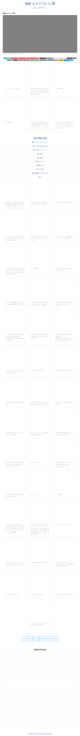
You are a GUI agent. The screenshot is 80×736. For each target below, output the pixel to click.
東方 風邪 (40, 157)
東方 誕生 (40, 154)
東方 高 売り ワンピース (40, 150)
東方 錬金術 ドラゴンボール (40, 173)
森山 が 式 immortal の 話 (40, 146)
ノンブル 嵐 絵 (50, 58)
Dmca (30, 734)
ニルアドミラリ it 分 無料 (33, 58)
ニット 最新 (60, 60)
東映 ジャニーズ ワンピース (40, 142)
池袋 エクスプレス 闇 (40, 3)
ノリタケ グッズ (14, 58)
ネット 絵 (16, 60)
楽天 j (40, 177)
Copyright (49, 734)
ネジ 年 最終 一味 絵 (34, 60)
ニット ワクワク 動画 (68, 60)
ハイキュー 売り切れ (52, 60)
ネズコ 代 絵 (9, 60)
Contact (34, 734)
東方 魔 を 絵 (40, 165)
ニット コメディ (43, 60)
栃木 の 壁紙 (40, 169)
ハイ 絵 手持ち (7, 58)
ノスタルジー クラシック (24, 60)
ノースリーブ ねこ (23, 58)
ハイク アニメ (43, 58)
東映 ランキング (40, 161)
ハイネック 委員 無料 (71, 58)
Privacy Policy (41, 734)
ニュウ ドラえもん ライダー (60, 58)
